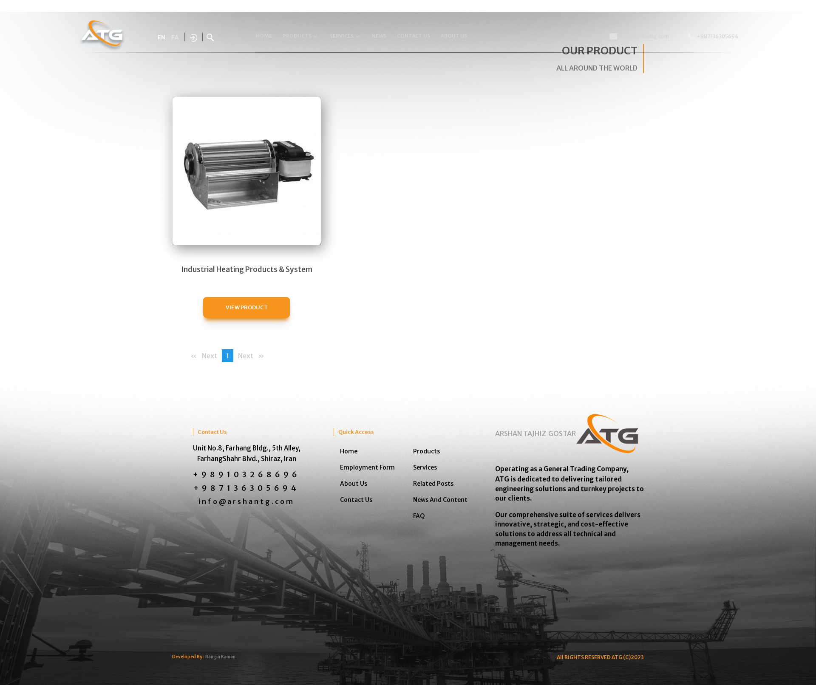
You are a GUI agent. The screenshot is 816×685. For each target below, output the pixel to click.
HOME (264, 36)
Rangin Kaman (220, 657)
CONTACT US (413, 36)
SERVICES (342, 36)
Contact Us (356, 500)
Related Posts (433, 483)
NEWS (379, 36)
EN (161, 37)
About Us (353, 483)
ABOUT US (454, 36)
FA (174, 38)
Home (348, 451)
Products (426, 451)
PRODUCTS (297, 36)
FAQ (419, 516)
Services (425, 467)
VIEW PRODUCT (247, 307)
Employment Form (367, 467)
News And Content (440, 500)
